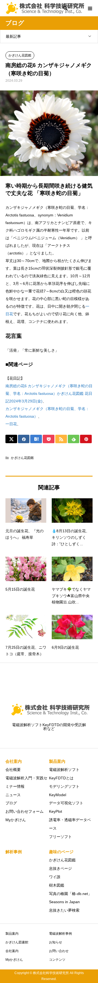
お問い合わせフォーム (24, 811)
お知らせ (55, 942)
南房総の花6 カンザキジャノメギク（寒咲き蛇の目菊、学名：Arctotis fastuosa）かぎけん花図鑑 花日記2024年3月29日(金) (49, 393)
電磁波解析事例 (60, 933)
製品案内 (12, 933)
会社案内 (12, 951)
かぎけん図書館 (16, 942)
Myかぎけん (15, 820)
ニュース (13, 795)
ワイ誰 (54, 877)
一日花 (11, 424)
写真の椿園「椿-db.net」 (70, 893)
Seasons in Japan (64, 902)
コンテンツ (57, 960)
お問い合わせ (59, 951)
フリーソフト (60, 836)
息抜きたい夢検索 (64, 910)
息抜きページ (60, 868)
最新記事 (13, 36)
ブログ (11, 803)
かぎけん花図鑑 (19, 55)
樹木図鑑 (56, 885)
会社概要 (13, 769)
